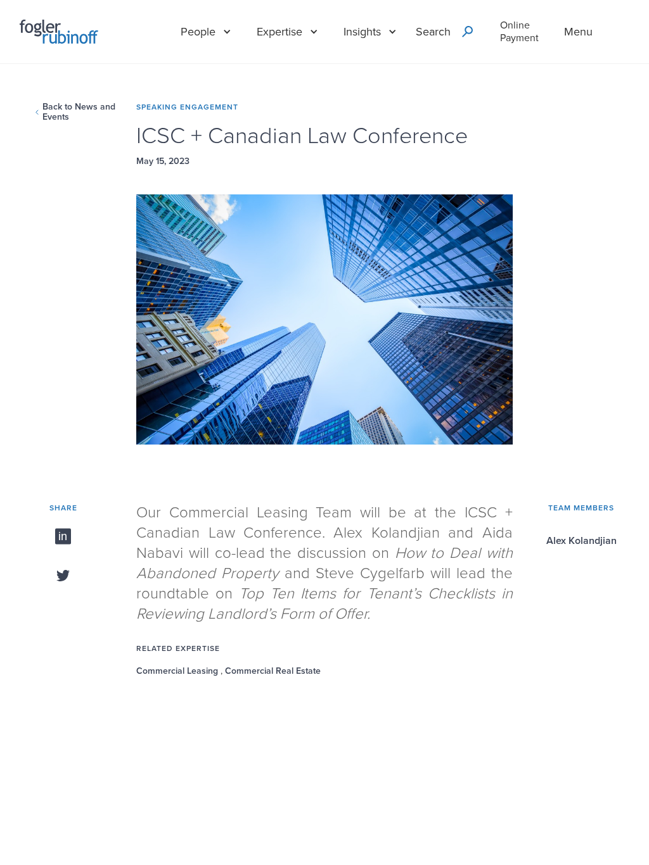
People (198, 32)
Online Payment (519, 31)
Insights (362, 32)
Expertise (279, 32)
